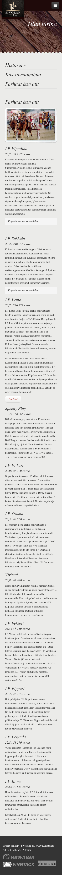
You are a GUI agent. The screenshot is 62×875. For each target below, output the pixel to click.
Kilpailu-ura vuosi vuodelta (23, 221)
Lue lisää (13, 399)
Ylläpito (27, 850)
